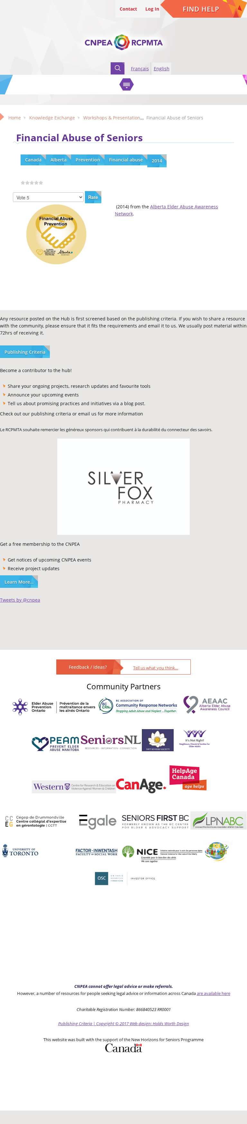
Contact (128, 9)
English (161, 68)
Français (140, 68)
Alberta (58, 160)
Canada (33, 160)
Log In (152, 9)
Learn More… (19, 582)
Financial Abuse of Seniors (79, 137)
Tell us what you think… (155, 668)
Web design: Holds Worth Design (159, 1023)
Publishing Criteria (25, 352)
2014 (157, 161)
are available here (213, 993)
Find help (201, 8)
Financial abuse (126, 160)
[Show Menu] (126, 84)
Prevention (88, 160)
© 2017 (122, 1023)
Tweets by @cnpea (20, 600)
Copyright (105, 1023)
